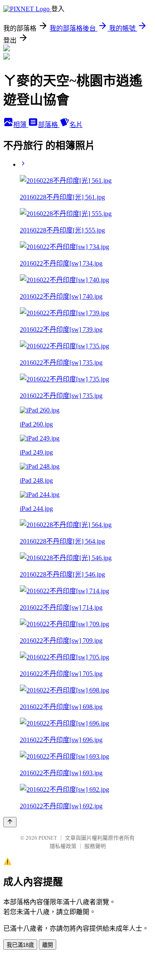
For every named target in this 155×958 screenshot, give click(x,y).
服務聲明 (95, 846)
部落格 (49, 124)
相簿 (20, 124)
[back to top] (10, 822)
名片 (76, 124)
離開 (47, 945)
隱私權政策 (63, 846)
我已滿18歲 (20, 945)
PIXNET (47, 838)
